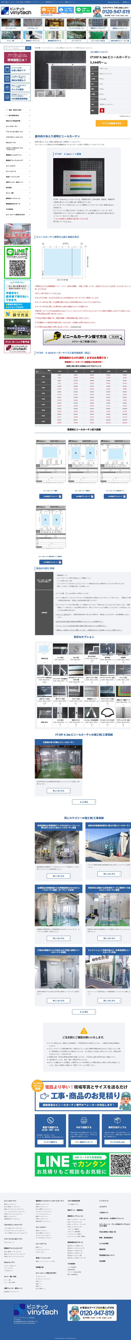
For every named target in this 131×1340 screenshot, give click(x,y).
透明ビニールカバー (41, 1230)
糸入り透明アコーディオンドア (12, 1251)
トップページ (103, 1201)
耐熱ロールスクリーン (42, 1216)
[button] (83, 70)
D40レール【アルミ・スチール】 (77, 1224)
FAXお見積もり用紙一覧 (107, 1232)
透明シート (39, 1286)
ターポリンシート (41, 1276)
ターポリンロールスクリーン (44, 1211)
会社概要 (102, 1261)
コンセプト (103, 1206)
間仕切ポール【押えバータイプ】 (77, 1258)
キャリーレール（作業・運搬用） (77, 1236)
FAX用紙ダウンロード (51, 496)
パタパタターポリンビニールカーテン (14, 1230)
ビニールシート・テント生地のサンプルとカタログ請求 (114, 1225)
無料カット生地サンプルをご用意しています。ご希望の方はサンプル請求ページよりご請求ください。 (90, 630)
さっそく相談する (50, 1142)
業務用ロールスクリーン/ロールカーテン (50, 1201)
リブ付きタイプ (8, 1270)
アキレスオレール (9, 1242)
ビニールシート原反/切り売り (15, 215)
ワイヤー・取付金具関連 (74, 1272)
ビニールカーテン (11, 126)
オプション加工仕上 (63, 614)
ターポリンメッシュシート (43, 1279)
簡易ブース (39, 1247)
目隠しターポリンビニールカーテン (14, 1209)
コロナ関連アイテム (73, 1204)
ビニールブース (11, 171)
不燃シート (39, 1281)
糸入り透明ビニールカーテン (12, 1206)
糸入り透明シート (41, 1288)
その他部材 (9, 209)
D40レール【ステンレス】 (75, 1226)
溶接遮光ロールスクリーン (11, 1291)
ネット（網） (10, 193)
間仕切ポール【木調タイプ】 (76, 1245)
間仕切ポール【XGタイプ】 (75, 1250)
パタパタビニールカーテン (14, 137)
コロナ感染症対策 (74, 1201)
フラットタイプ (8, 1268)
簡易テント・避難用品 (75, 1210)
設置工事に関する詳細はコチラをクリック (83, 366)
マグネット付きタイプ (10, 1266)
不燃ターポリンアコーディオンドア (14, 1256)
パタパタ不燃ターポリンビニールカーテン (15, 1233)
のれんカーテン (11, 142)
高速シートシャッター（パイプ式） (45, 1261)
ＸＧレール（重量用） (74, 1229)
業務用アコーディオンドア (14, 160)
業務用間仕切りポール (13, 204)
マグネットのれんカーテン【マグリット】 (14, 149)
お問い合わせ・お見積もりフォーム (111, 1218)
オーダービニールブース (42, 1249)
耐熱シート (39, 1284)
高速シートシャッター (13, 177)
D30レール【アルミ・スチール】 (77, 1219)
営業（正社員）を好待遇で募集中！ (51, 13)
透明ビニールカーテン (10, 1204)
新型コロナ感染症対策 (13, 121)
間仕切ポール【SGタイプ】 (75, 1253)
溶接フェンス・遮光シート (14, 182)
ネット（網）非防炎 (9, 1282)
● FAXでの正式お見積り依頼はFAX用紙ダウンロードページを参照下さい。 (80, 621)
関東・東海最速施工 (106, 1238)
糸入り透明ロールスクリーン (44, 1209)
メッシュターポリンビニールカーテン (14, 1211)
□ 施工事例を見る (12, 115)
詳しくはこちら (58, 790)
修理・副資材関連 (72, 1274)
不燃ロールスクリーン (42, 1219)
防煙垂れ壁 (39, 1267)
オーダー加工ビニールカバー (44, 1238)
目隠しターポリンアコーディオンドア (14, 1254)
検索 (28, 48)
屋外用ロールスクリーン (42, 1204)
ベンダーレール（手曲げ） (75, 1234)
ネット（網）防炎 (10, 1276)
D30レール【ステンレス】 (75, 1222)
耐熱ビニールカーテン (10, 1216)
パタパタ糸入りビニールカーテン (13, 1228)
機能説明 (102, 1249)
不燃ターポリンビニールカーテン (13, 1214)
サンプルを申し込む (117, 1142)
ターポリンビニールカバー (43, 1235)
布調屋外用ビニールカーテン (12, 1219)
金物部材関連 (71, 1269)
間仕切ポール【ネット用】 (75, 1255)
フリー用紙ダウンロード (84, 1142)
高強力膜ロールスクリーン (43, 1221)
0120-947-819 (76, 327)
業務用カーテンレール (13, 198)
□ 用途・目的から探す (14, 110)
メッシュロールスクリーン (43, 1214)
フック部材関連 (72, 1267)
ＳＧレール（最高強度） (74, 1231)
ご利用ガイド (126, 2)
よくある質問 (103, 1243)
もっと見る (84, 802)
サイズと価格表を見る (111, 123)
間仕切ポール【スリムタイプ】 (76, 1248)
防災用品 (9, 187)
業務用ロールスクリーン (14, 155)
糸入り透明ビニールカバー (43, 1233)
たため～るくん (40, 1252)
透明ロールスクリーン (42, 1206)
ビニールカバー (11, 166)
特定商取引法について (107, 1255)
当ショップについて (113, 2)
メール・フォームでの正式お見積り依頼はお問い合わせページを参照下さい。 (82, 626)
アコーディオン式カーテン (14, 132)
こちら (68, 221)
